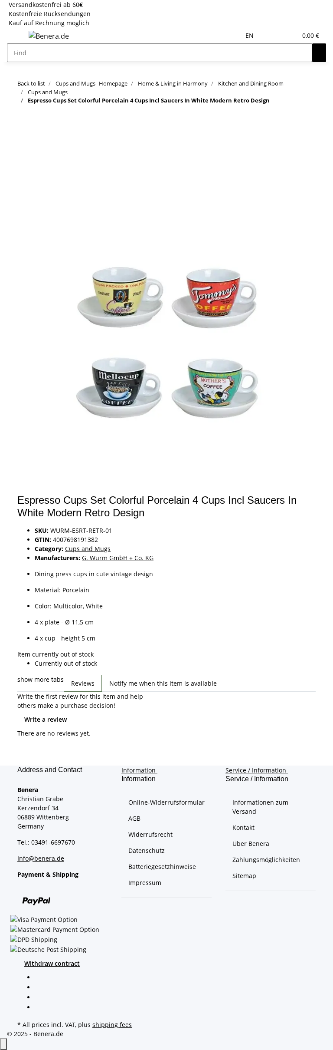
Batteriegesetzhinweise (162, 866)
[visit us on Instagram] (42, 1008)
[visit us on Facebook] (42, 978)
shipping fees (112, 1024)
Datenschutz (146, 850)
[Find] (319, 52)
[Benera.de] (49, 35)
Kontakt (243, 827)
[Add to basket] (24, 153)
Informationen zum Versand (260, 807)
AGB (134, 818)
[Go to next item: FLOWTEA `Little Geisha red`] (24, 125)
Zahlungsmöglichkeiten (266, 859)
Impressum (144, 882)
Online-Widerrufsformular (166, 802)
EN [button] (250, 35)
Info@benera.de (40, 858)
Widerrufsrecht (150, 834)
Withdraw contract (52, 963)
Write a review (45, 719)
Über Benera (250, 843)
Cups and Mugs (88, 549)
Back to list (31, 83)
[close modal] (24, 167)
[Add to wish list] (24, 186)
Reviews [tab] (83, 683)
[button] (273, 35)
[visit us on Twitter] (42, 988)
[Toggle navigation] (18, 37)
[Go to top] (3, 1044)
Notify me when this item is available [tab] (163, 683)
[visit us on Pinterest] (42, 998)
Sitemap (244, 876)
